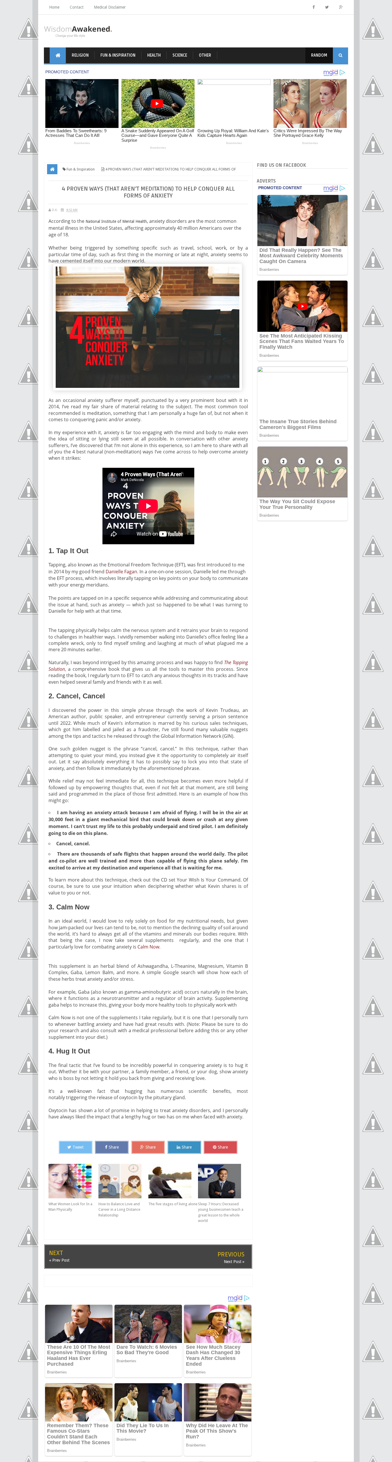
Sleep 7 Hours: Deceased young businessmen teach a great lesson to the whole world (220, 1212)
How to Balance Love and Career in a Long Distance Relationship (119, 1209)
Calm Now (148, 947)
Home (54, 7)
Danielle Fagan (121, 571)
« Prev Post (59, 1260)
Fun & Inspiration (117, 55)
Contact (77, 7)
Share (114, 1147)
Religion (80, 55)
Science (179, 55)
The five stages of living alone (172, 1204)
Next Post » (234, 1261)
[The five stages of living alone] (173, 1181)
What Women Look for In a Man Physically (70, 1207)
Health (154, 55)
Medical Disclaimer (110, 7)
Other (205, 55)
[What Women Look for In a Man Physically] (73, 1181)
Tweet (78, 1147)
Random (319, 55)
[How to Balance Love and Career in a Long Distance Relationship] (123, 1181)
